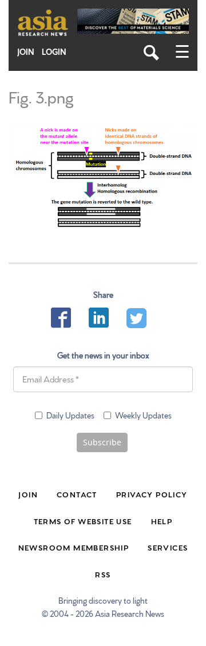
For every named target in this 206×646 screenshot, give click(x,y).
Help (162, 520)
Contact (77, 494)
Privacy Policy (152, 494)
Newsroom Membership (73, 547)
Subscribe (102, 442)
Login (54, 51)
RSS (102, 574)
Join (25, 51)
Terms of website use (83, 520)
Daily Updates (70, 415)
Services (168, 547)
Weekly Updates (143, 415)
